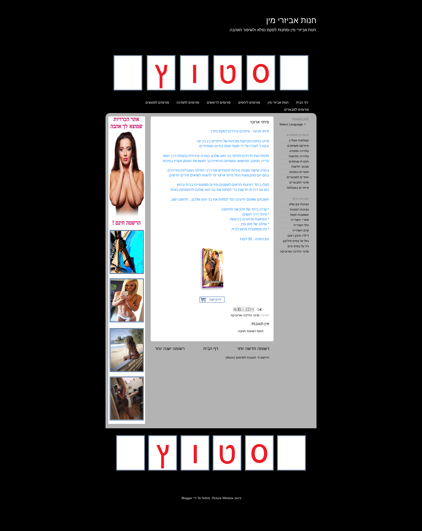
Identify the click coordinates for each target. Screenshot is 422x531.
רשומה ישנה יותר (170, 348)
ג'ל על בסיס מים (298, 246)
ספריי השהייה (300, 220)
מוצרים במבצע (299, 172)
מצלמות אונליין (299, 140)
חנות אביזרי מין (291, 20)
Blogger (187, 498)
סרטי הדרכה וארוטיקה (245, 315)
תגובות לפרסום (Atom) (241, 357)
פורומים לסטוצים (157, 102)
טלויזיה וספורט (299, 151)
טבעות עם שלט (299, 204)
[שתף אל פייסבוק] (239, 309)
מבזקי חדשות (300, 166)
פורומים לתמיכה (187, 102)
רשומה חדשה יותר (253, 348)
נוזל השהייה (301, 225)
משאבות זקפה (299, 214)
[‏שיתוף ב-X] (243, 309)
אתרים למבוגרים (298, 177)
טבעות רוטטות (299, 209)
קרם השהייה (301, 230)
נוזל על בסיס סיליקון (296, 241)
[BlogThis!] (248, 309)
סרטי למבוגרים (299, 182)
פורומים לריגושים (219, 102)
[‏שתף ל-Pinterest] (235, 309)
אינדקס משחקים (298, 145)
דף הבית (302, 102)
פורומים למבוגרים (296, 109)
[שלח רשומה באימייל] (260, 309)
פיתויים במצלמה (298, 187)
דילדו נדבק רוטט (298, 235)
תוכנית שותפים (299, 161)
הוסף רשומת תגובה (251, 331)
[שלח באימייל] (252, 309)
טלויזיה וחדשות (299, 156)
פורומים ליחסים (249, 102)
